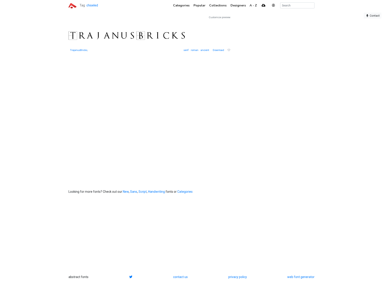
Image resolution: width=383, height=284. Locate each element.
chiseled (92, 5)
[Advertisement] (270, 82)
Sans (133, 191)
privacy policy (237, 277)
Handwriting (156, 191)
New (126, 191)
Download (218, 50)
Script (143, 191)
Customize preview (219, 17)
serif (186, 50)
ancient (205, 50)
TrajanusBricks (78, 50)
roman (194, 50)
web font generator (301, 277)
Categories (185, 191)
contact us (180, 277)
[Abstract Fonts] (72, 5)
